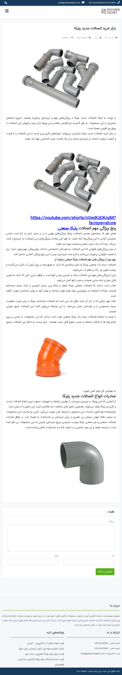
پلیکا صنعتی (68, 228)
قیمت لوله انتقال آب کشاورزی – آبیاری (45, 643)
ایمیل (56, 556)
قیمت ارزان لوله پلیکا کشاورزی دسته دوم (44, 654)
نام (113, 556)
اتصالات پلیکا (82, 37)
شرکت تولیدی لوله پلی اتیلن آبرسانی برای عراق (41, 649)
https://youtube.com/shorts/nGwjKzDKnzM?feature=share (73, 220)
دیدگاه (111, 521)
